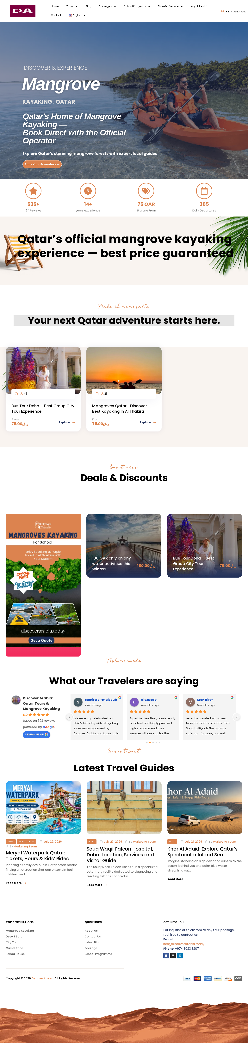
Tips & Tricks (26, 841)
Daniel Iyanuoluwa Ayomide (102, 699)
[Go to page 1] (150, 742)
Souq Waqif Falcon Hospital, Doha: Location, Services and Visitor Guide (120, 855)
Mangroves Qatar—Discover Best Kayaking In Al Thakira (119, 408)
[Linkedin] (180, 955)
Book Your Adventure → (42, 164)
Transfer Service (168, 6)
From (15, 419)
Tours (69, 6)
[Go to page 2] (153, 742)
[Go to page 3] (156, 742)
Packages (105, 6)
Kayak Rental (199, 6)
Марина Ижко (151, 699)
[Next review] (237, 717)
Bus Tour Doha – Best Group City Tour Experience (193, 563)
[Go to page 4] (159, 742)
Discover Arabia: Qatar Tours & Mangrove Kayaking (41, 703)
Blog (88, 6)
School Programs (135, 6)
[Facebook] (166, 955)
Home (55, 6)
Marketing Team (25, 846)
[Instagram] (173, 955)
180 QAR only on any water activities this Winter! (111, 563)
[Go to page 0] (146, 742)
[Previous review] (69, 717)
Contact (56, 15)
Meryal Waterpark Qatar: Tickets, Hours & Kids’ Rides (37, 856)
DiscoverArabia (42, 978)
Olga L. (202, 699)
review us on (34, 734)
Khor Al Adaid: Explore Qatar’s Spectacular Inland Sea (202, 852)
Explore (65, 422)
